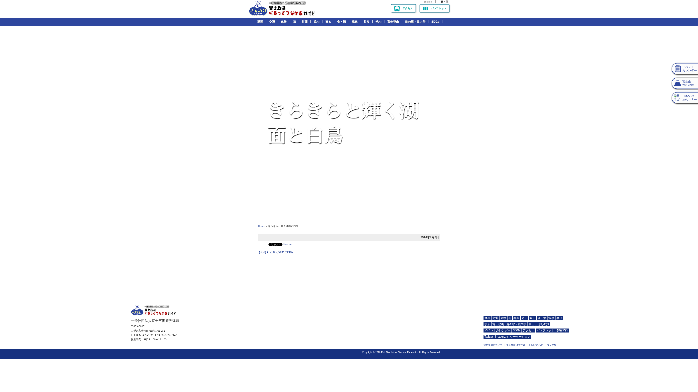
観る (328, 21)
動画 (260, 21)
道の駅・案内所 (415, 21)
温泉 (355, 21)
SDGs (435, 21)
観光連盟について (493, 345)
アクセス (408, 8)
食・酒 (341, 21)
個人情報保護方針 (515, 345)
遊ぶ (316, 21)
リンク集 (551, 345)
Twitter (488, 336)
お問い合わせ (536, 345)
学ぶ (378, 21)
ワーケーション (520, 336)
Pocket (287, 244)
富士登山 (393, 21)
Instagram (501, 336)
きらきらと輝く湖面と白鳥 (275, 252)
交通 (272, 21)
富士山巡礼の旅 (539, 324)
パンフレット (438, 8)
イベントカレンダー (497, 330)
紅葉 (305, 21)
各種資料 (562, 330)
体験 (284, 21)
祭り (367, 21)
